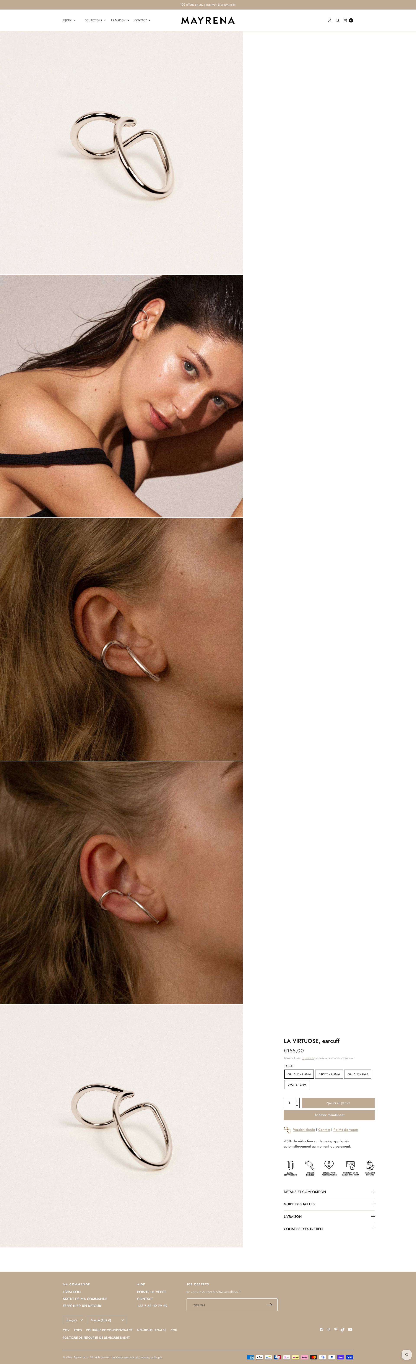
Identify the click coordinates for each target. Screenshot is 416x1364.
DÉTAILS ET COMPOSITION (305, 1192)
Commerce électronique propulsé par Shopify (137, 1357)
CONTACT (141, 20)
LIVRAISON (293, 1216)
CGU (174, 1330)
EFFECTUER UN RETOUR (82, 1305)
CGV (66, 1330)
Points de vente (345, 1129)
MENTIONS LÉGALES (151, 1330)
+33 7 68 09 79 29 (152, 1305)
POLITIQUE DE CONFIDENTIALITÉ (109, 1330)
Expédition (308, 1058)
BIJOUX (67, 20)
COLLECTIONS (93, 20)
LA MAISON (118, 20)
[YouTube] (350, 1329)
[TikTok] (343, 1329)
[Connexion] (330, 20)
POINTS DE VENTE (152, 1291)
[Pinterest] (336, 1329)
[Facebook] (321, 1329)
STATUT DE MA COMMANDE (85, 1298)
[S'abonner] (272, 1304)
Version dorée (304, 1129)
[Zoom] (121, 152)
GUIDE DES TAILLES (299, 1204)
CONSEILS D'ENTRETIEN (303, 1229)
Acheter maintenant (329, 1114)
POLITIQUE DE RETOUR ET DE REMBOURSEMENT (96, 1337)
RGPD (78, 1330)
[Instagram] (329, 1329)
